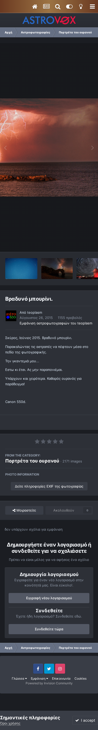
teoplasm (34, 312)
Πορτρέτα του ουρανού (32, 461)
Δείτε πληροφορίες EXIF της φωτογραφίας (49, 486)
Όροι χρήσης (10, 723)
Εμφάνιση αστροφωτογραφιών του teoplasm (56, 323)
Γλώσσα (18, 678)
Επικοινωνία (61, 678)
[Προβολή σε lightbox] (49, 147)
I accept (87, 720)
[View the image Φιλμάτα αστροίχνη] (21, 268)
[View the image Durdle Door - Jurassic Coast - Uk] (57, 268)
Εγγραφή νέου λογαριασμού (49, 598)
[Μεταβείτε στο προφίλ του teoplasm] (11, 316)
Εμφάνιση (38, 678)
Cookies (80, 678)
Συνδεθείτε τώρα (49, 629)
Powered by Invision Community (49, 683)
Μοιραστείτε (25, 510)
